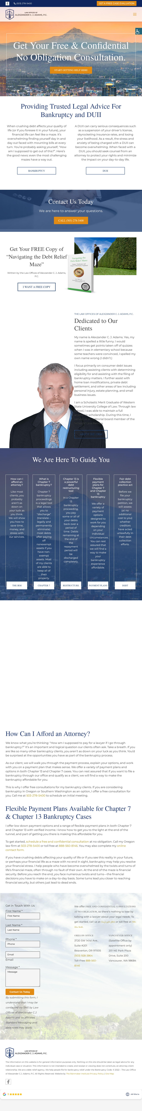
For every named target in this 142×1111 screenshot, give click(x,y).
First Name (14, 911)
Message (13, 967)
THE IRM (16, 585)
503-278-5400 (35, 795)
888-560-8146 (68, 845)
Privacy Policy (97, 1073)
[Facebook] (7, 3)
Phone (11, 939)
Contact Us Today (20, 992)
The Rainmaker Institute (77, 1073)
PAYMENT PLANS (98, 585)
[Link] (36, 14)
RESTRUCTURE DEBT (71, 586)
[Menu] (134, 14)
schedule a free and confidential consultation (57, 841)
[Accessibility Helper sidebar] (138, 31)
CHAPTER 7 (44, 585)
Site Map (109, 1073)
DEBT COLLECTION (125, 586)
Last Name (14, 925)
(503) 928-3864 (83, 955)
